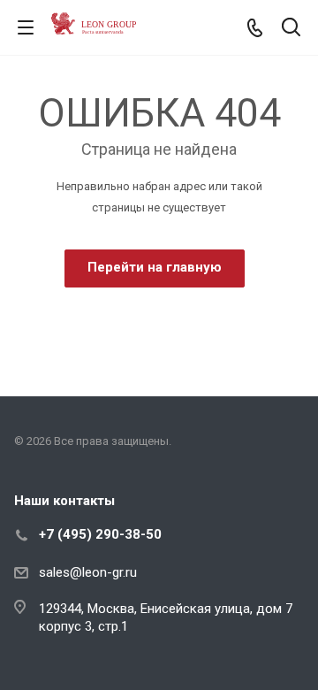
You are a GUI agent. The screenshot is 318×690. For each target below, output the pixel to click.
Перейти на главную (154, 267)
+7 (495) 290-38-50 (100, 534)
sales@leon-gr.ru (88, 572)
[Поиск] (291, 28)
